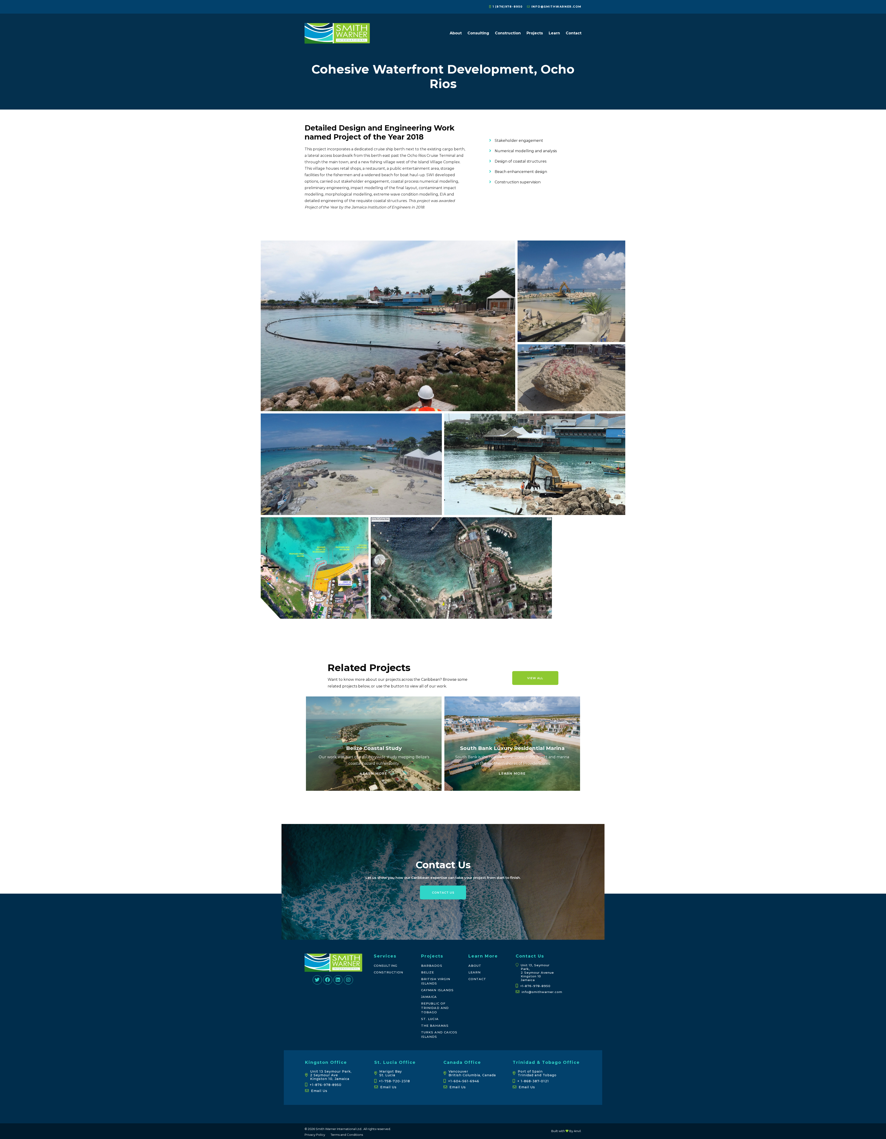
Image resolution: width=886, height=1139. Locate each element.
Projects (535, 33)
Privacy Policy (315, 1134)
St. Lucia (430, 1019)
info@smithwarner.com (555, 6)
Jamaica (429, 997)
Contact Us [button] (443, 892)
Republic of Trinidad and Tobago (435, 1008)
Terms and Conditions (347, 1134)
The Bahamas (435, 1025)
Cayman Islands (437, 990)
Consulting (478, 33)
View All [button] (535, 678)
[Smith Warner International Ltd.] (337, 41)
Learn (554, 33)
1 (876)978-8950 (507, 6)
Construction (508, 33)
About (456, 33)
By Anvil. (575, 1131)
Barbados (431, 965)
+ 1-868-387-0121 (533, 1081)
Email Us (319, 1091)
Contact (573, 33)
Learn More (373, 773)
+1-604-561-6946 (463, 1081)
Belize (427, 972)
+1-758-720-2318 (394, 1081)
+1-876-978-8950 (535, 986)
